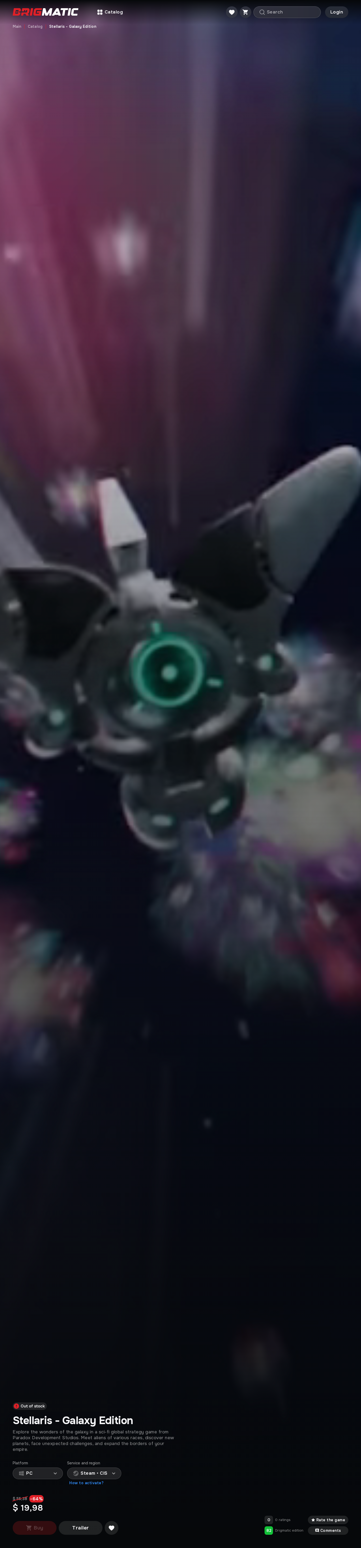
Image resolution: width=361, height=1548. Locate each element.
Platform (20, 1463)
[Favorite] (232, 12)
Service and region (83, 1463)
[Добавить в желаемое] (111, 1528)
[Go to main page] (45, 12)
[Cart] (245, 12)
